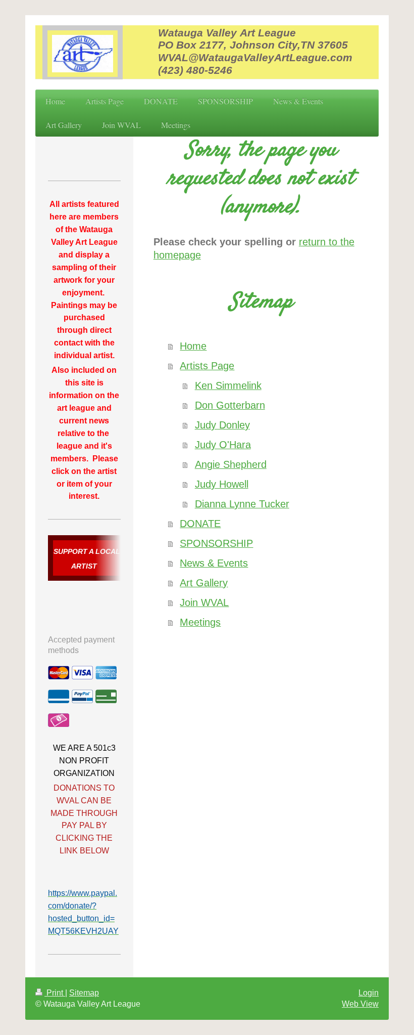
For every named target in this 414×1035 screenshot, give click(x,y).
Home (193, 346)
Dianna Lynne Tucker (242, 503)
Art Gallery (204, 582)
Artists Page (207, 365)
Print (54, 992)
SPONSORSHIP (216, 543)
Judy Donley (222, 424)
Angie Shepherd (231, 464)
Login (368, 992)
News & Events (214, 563)
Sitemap (84, 992)
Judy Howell (221, 484)
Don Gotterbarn (230, 405)
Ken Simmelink (228, 385)
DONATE (200, 523)
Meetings (200, 622)
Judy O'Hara (223, 444)
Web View (360, 1004)
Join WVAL (204, 602)
